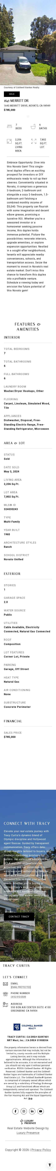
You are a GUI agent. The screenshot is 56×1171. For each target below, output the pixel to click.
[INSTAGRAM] (24, 1111)
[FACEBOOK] (15, 1111)
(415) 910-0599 (18, 997)
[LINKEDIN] (32, 1111)
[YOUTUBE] (40, 1111)
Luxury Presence (28, 1132)
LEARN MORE (19, 926)
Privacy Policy (41, 1149)
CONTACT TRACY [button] (19, 916)
